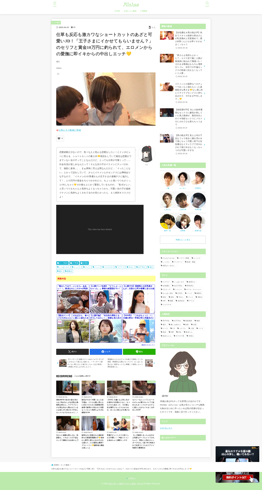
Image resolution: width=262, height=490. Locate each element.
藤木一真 (167, 231)
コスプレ (182, 328)
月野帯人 (198, 188)
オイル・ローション (193, 289)
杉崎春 (182, 231)
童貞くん (189, 332)
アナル (191, 301)
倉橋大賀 (198, 231)
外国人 (191, 336)
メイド (200, 328)
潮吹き (200, 297)
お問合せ (131, 478)
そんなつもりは (169, 258)
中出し (131, 267)
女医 (195, 325)
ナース (165, 328)
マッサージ (178, 262)
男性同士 (190, 286)
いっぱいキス (64, 267)
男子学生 (166, 321)
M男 (172, 332)
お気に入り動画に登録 (70, 130)
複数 (171, 301)
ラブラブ (120, 267)
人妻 (192, 328)
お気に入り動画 (130, 11)
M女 (179, 332)
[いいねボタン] (59, 138)
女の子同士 (178, 286)
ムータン (182, 188)
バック (97, 267)
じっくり (77, 267)
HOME (117, 11)
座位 (151, 267)
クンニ (87, 267)
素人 (60, 271)
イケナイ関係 (184, 258)
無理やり (192, 282)
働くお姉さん (176, 325)
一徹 (167, 188)
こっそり (166, 262)
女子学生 (141, 267)
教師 (198, 321)
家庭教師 (188, 321)
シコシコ (178, 289)
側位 (172, 297)
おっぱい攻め (168, 293)
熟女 (164, 332)
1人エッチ (167, 289)
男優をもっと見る (183, 240)
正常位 (179, 293)
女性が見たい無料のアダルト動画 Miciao (125, 484)
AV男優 (75, 263)
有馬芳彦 (198, 209)
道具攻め (181, 301)
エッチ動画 (56, 23)
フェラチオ (108, 267)
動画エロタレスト (148, 345)
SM (164, 301)
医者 (187, 325)
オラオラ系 (180, 336)
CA (173, 328)
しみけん (167, 209)
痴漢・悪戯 (191, 262)
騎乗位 (69, 271)
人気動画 (143, 11)
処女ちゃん (167, 336)
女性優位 (166, 286)
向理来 (85, 263)
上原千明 (182, 209)
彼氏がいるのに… (169, 266)
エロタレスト (166, 428)
